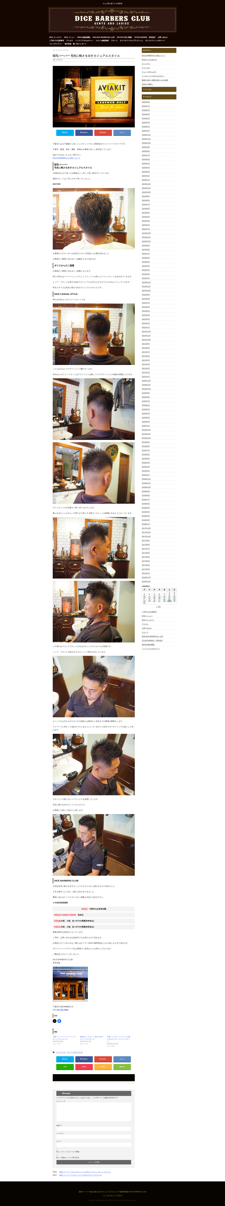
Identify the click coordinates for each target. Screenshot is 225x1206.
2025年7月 (146, 155)
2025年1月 (146, 180)
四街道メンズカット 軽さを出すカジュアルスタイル (91, 1038)
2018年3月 (146, 516)
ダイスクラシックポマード (155, 40)
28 (164, 601)
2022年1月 (146, 327)
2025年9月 (146, 147)
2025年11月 (146, 139)
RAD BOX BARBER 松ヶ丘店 (104, 37)
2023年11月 (146, 237)
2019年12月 (146, 430)
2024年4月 (146, 217)
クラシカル (146, 68)
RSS (103, 1066)
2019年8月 (146, 446)
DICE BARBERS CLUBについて (66, 158)
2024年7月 (146, 204)
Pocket (84, 1066)
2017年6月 (146, 553)
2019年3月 (146, 467)
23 (174, 599)
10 (144, 596)
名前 (59, 1125)
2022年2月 (146, 323)
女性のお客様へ (147, 84)
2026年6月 (146, 110)
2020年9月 (146, 393)
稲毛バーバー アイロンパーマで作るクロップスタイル (80, 1175)
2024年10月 (146, 192)
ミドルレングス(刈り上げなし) (153, 76)
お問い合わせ (163, 37)
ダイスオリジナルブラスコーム (131, 40)
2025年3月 (146, 172)
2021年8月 (146, 348)
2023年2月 (146, 274)
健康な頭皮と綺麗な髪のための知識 (155, 80)
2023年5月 (146, 262)
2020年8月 (146, 397)
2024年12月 (146, 184)
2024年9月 (146, 196)
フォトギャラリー (55, 44)
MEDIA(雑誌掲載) (83, 37)
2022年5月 (146, 311)
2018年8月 (146, 495)
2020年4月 (146, 413)
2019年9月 (146, 442)
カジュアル (61, 1052)
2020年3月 (146, 417)
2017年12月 (146, 528)
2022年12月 (146, 282)
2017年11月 (146, 532)
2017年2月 (146, 569)
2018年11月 (146, 483)
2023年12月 (146, 233)
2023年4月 (146, 266)
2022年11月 (146, 286)
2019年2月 (146, 471)
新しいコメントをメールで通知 (67, 1152)
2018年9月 (146, 491)
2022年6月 (146, 307)
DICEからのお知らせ (149, 60)
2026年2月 (146, 127)
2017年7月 (146, 549)
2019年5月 (146, 458)
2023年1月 (146, 278)
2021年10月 (146, 340)
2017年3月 (146, 565)
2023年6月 (146, 258)
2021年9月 (146, 344)
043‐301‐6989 (62, 1010)
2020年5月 (146, 409)
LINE (65, 1066)
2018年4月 (146, 512)
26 (154, 601)
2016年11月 (146, 581)
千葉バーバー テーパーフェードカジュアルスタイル (64, 1038)
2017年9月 (146, 540)
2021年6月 (146, 356)
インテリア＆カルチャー (84, 40)
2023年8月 (146, 249)
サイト (58, 1141)
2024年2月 (146, 225)
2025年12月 (146, 135)
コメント (60, 1101)
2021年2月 (146, 372)
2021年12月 (146, 331)
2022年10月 (146, 290)
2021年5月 (146, 360)
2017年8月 (146, 545)
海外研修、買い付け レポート (75, 44)
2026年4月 (146, 118)
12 (154, 596)
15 (169, 596)
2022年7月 (146, 303)
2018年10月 (146, 487)
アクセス (69, 40)
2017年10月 (146, 536)
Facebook (84, 132)
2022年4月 (146, 315)
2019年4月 (146, 463)
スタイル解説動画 (102, 40)
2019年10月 (146, 438)
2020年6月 (146, 405)
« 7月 (158, 607)
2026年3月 (146, 122)
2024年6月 (146, 208)
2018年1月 (146, 524)
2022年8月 (146, 299)
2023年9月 (146, 245)
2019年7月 (146, 450)
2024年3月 (146, 221)
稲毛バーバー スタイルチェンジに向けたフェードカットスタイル (85, 1172)
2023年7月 (146, 254)
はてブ (122, 132)
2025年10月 (146, 143)
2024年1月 (146, 229)
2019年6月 (146, 454)
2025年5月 (146, 163)
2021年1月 (146, 376)
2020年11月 (146, 385)
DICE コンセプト (55, 37)
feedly (123, 1066)
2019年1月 (146, 475)
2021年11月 (146, 336)
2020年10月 (146, 389)
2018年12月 (146, 479)
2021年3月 (146, 368)
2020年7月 (146, 401)
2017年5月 (146, 557)
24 (144, 601)
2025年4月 (146, 167)
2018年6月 (146, 504)
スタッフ (114, 40)
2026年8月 (146, 102)
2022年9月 (146, 295)
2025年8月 (146, 151)
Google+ (104, 132)
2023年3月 (146, 270)
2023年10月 (146, 241)
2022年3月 (146, 319)
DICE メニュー (69, 37)
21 (164, 599)
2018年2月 (146, 520)
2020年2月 (146, 422)
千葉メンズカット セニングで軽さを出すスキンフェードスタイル (118, 1039)
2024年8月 (146, 200)
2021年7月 (146, 352)
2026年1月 (146, 131)
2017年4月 (146, 561)
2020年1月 (146, 426)
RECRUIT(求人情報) (124, 37)
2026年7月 (146, 106)
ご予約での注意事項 (56, 40)
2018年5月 (146, 508)
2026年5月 (146, 114)
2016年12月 (146, 577)
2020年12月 (146, 381)
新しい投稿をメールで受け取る (67, 1157)
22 (169, 599)
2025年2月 (146, 176)
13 (159, 596)
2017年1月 (146, 573)
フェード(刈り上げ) (75, 1052)
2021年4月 (146, 364)
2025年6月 (146, 159)
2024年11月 (146, 188)
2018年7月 (146, 499)
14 (164, 596)
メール (59, 1133)
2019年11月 (146, 434)
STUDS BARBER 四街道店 (144, 37)
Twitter (65, 132)
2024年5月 (146, 213)
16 (174, 596)
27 (159, 601)
